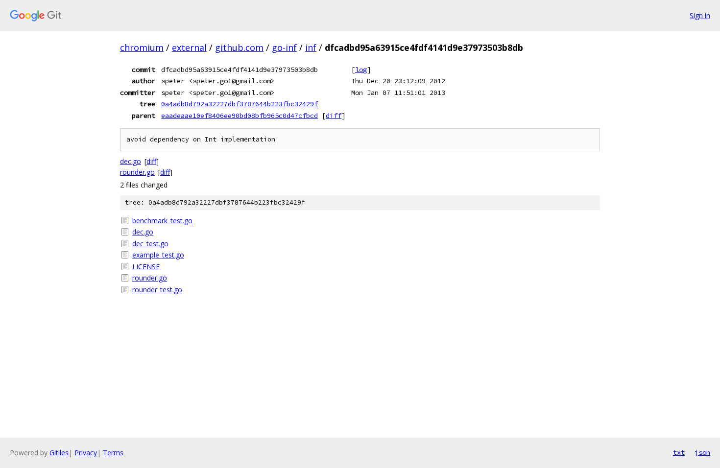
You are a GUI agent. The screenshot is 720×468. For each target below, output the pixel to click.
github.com (239, 47)
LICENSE (146, 266)
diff (333, 115)
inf (310, 47)
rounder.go (137, 172)
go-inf (284, 47)
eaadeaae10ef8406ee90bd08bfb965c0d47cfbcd (239, 115)
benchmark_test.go (162, 220)
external (189, 47)
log (361, 69)
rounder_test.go (157, 289)
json (702, 452)
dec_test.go (150, 243)
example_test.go (158, 254)
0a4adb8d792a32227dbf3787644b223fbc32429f (239, 103)
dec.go (130, 161)
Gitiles (59, 452)
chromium (142, 47)
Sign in (700, 15)
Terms (113, 452)
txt (679, 452)
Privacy (85, 452)
